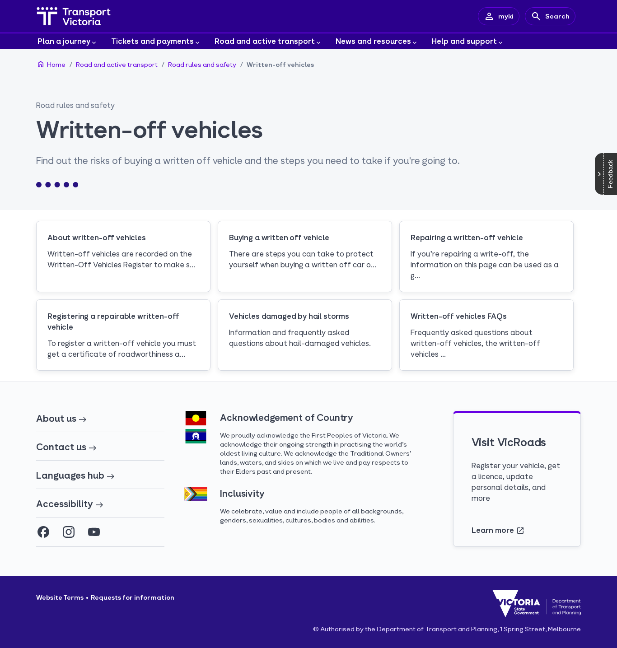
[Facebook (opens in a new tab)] (43, 532)
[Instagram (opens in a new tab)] (68, 532)
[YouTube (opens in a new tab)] (94, 532)
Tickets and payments (152, 41)
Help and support (464, 41)
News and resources (373, 41)
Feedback (610, 174)
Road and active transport (265, 41)
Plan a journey (63, 41)
